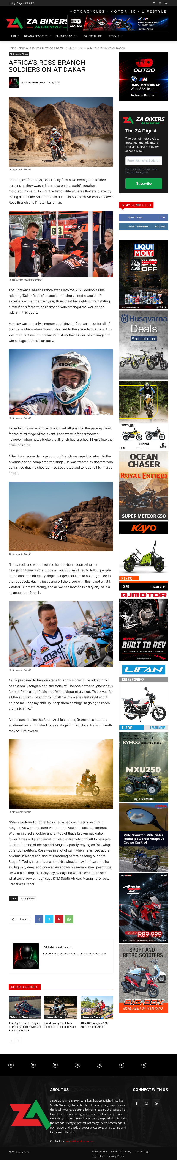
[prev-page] (11, 1041)
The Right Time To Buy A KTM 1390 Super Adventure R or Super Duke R (25, 1027)
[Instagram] (159, 3)
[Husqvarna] (143, 378)
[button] (163, 36)
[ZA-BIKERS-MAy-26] (143, 449)
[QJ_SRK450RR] (143, 660)
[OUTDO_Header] (117, 23)
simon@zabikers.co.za (79, 1141)
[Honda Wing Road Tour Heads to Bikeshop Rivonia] (60, 1007)
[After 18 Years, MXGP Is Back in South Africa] (97, 1007)
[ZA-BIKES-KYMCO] (143, 800)
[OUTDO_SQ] (143, 100)
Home (12, 48)
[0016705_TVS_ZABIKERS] (143, 941)
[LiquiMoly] (143, 308)
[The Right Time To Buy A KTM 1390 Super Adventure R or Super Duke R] (25, 1007)
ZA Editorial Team (34, 82)
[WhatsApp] (165, 3)
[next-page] (18, 1041)
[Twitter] (49, 919)
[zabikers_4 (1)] (143, 519)
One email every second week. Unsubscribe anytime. (141, 171)
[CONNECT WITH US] (150, 1096)
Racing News (28, 898)
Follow (160, 226)
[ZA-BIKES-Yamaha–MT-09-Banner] (143, 871)
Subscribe (144, 183)
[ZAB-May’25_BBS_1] (143, 1012)
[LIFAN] (143, 730)
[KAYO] (143, 589)
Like (162, 217)
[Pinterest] (59, 919)
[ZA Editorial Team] (15, 82)
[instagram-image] (11, 1065)
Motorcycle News (52, 48)
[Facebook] (154, 3)
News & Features (29, 48)
